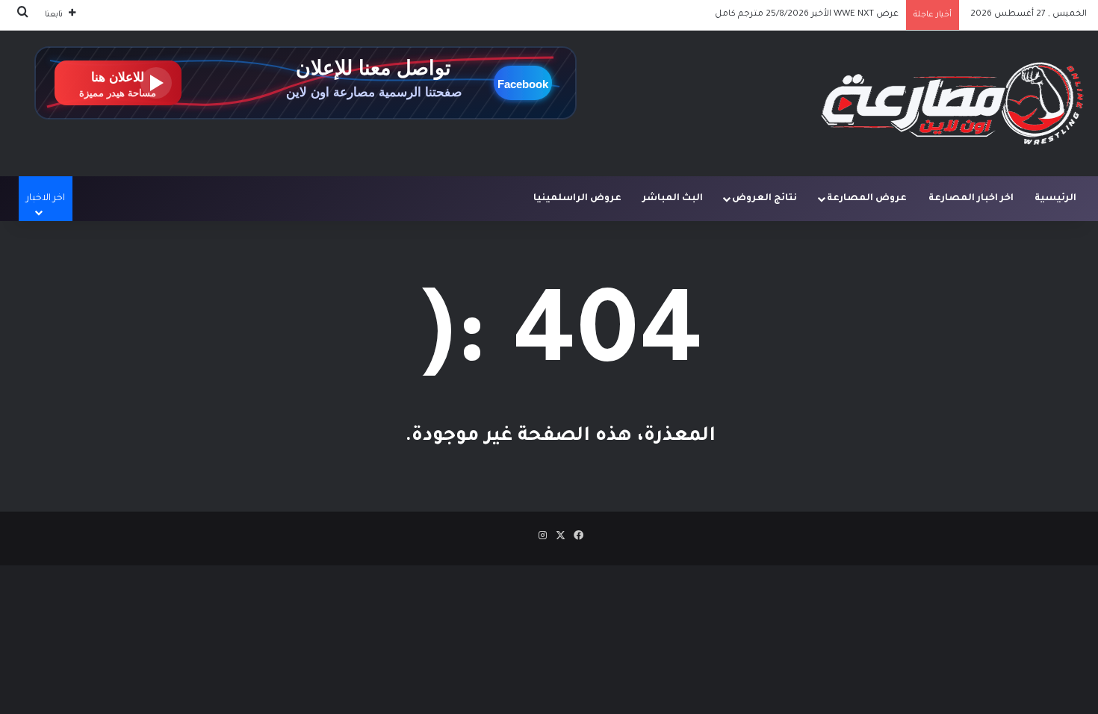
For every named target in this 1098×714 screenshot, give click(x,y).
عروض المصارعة (867, 198)
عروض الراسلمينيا (577, 198)
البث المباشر (672, 198)
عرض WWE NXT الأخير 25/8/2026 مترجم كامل (807, 14)
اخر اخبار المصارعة (971, 198)
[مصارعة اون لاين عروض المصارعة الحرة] (952, 103)
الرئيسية (1055, 198)
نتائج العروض (764, 198)
